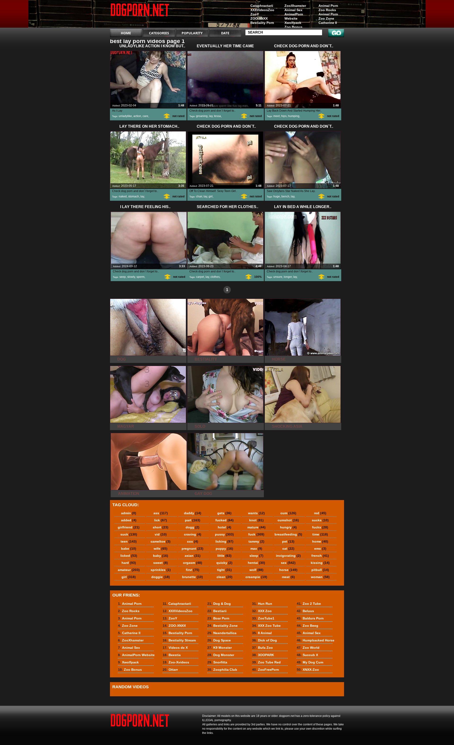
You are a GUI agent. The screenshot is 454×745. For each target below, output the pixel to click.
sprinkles (161, 570)
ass (160, 513)
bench (285, 196)
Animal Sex (293, 10)
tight (224, 570)
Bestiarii (217, 611)
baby (160, 556)
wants (256, 513)
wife (160, 548)
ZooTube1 (263, 618)
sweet (160, 563)
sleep (256, 556)
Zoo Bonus (293, 27)
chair (199, 196)
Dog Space (219, 640)
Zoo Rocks (327, 10)
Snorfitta (217, 662)
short (160, 527)
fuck (256, 534)
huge (276, 196)
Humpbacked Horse (315, 640)
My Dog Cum (310, 662)
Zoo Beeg (307, 625)
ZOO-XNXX (259, 18)
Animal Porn (328, 6)
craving (192, 534)
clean (224, 577)
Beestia (172, 655)
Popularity (192, 33)
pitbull (320, 570)
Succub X (307, 655)
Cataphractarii (261, 6)
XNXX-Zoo (308, 669)
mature (256, 527)
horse (288, 570)
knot (256, 520)
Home (126, 33)
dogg (192, 527)
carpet (200, 277)
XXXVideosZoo (262, 10)
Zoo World (308, 647)
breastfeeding (288, 534)
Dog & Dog (219, 604)
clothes (215, 277)
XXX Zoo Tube (266, 625)
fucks (320, 527)
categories (159, 33)
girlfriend (129, 527)
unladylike (125, 116)
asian (193, 556)
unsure (277, 277)
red (320, 513)
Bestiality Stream (179, 640)
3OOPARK (263, 655)
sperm (140, 277)
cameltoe (160, 541)
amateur (129, 570)
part (192, 520)
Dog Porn (140, 14)
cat (288, 548)
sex (288, 563)
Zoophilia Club (222, 669)
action (137, 116)
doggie (160, 577)
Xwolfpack (292, 23)
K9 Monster (219, 647)
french (320, 556)
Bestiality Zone (222, 625)
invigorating (288, 556)
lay (211, 116)
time (320, 534)
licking (224, 541)
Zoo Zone (326, 18)
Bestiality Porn (262, 23)
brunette (192, 577)
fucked (224, 520)
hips (284, 116)
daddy (192, 513)
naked (123, 196)
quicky (224, 563)
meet (276, 116)
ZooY (254, 14)
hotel (224, 527)
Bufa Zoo (262, 647)
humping (293, 116)
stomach (133, 196)
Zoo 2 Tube (309, 604)
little (224, 556)
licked (128, 556)
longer (288, 277)
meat (288, 577)
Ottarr (170, 669)
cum (288, 513)
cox (192, 541)
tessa (217, 116)
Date (225, 33)
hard (129, 563)
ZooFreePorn (265, 669)
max (256, 548)
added (128, 520)
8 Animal (262, 633)
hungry (288, 527)
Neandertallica (221, 633)
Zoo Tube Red (266, 662)
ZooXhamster (295, 6)
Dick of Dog (264, 640)
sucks (320, 520)
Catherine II (328, 23)
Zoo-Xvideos (176, 662)
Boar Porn (218, 618)
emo (320, 548)
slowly (131, 277)
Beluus (305, 611)
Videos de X (175, 647)
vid (161, 534)
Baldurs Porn (310, 618)
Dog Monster (220, 655)
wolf (256, 570)
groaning (202, 116)
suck (128, 534)
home (320, 541)
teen (129, 541)
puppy (224, 548)
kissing (320, 563)
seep (122, 277)
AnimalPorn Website (293, 16)
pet (288, 541)
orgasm (192, 563)
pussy (224, 534)
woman (320, 577)
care (145, 116)
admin (128, 513)
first (192, 570)
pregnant (192, 548)
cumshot (288, 520)
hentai (256, 563)
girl (211, 196)
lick (160, 520)
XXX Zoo (262, 611)
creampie (256, 577)
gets (224, 513)
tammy (256, 541)
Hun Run (262, 604)
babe (128, 548)
